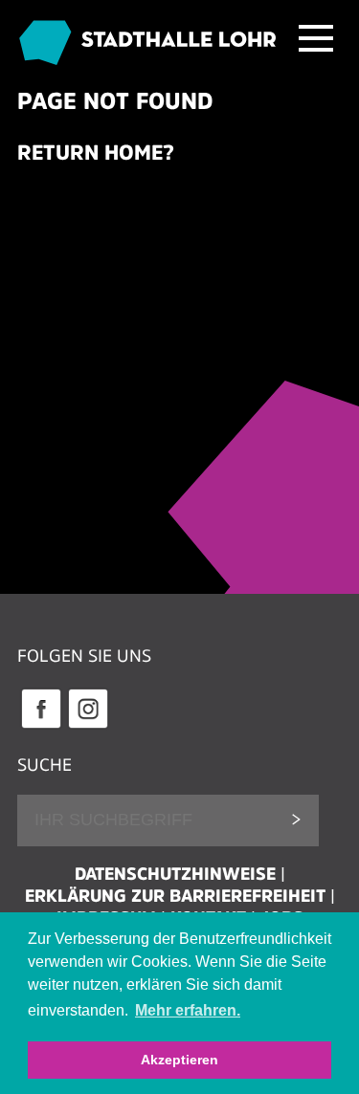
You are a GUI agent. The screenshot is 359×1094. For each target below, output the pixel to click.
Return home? (95, 152)
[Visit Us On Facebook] (40, 725)
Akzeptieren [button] (179, 1059)
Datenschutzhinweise (175, 874)
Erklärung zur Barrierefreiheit (175, 896)
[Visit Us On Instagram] (87, 725)
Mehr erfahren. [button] (187, 1010)
